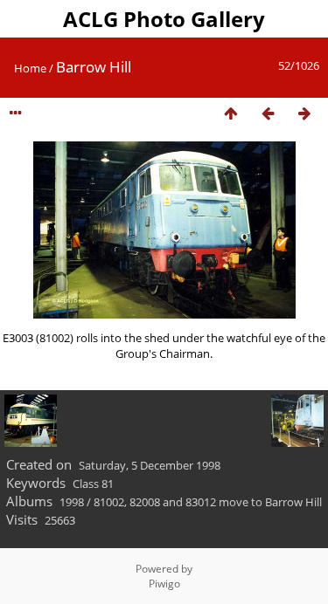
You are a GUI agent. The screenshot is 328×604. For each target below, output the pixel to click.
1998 (71, 502)
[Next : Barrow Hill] (304, 113)
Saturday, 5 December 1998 (149, 465)
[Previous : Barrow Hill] (267, 113)
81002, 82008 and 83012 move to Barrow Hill (208, 502)
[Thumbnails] (231, 113)
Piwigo (164, 583)
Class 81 (93, 483)
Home (30, 68)
